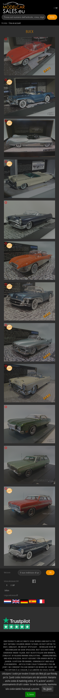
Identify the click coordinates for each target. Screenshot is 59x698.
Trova (52, 17)
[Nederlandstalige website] (7, 601)
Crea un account (15, 23)
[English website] (16, 601)
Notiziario (7, 572)
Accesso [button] (4, 23)
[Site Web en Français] (41, 601)
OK (50, 572)
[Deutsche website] (24, 601)
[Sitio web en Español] (32, 601)
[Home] (17, 7)
